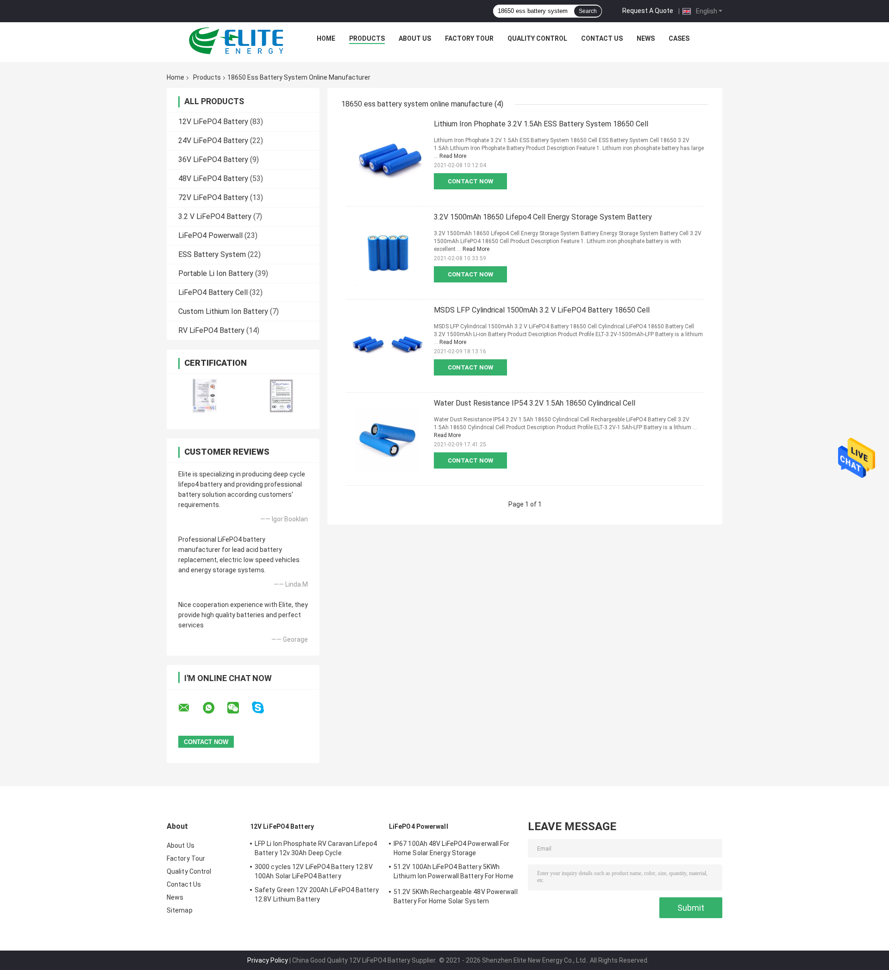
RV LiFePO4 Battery (211, 330)
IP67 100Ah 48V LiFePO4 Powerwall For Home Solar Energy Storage (452, 848)
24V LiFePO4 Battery (213, 140)
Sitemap (180, 910)
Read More (452, 156)
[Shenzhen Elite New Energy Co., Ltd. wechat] (238, 708)
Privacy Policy (267, 960)
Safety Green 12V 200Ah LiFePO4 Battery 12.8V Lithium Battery (317, 894)
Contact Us (602, 38)
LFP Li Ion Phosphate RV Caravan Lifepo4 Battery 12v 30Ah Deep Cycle (316, 848)
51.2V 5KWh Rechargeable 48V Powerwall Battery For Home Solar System (456, 896)
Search (588, 11)
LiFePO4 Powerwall (210, 235)
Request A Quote (647, 10)
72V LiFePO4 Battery (213, 197)
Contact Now (470, 181)
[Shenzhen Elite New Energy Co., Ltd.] (237, 41)
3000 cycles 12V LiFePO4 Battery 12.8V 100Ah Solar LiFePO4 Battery (314, 871)
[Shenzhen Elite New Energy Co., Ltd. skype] (263, 708)
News (646, 38)
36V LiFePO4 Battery (213, 159)
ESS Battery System (212, 254)
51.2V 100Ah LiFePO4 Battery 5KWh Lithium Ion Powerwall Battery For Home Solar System (453, 872)
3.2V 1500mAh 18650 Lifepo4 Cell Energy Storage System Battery (543, 217)
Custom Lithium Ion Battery (223, 311)
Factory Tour (469, 38)
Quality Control (537, 38)
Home (326, 38)
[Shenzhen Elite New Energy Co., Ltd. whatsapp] (214, 708)
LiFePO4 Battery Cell (213, 292)
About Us (415, 38)
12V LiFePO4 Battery (213, 121)
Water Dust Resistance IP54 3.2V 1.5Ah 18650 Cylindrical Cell (534, 403)
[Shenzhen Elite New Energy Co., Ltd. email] (189, 708)
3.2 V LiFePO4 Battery (214, 216)
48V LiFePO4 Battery (213, 178)
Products (367, 38)
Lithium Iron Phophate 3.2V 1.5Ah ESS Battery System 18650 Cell (541, 123)
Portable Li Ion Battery (215, 273)
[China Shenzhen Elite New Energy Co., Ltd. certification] (205, 396)
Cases (679, 38)
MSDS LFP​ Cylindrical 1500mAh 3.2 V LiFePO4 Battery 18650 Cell (542, 310)
